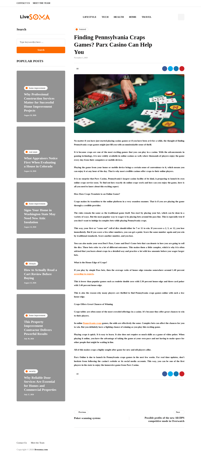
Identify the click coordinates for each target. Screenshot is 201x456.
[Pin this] (181, 68)
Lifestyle (89, 17)
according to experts (84, 274)
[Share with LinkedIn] (176, 68)
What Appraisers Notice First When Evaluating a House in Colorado (41, 162)
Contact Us (23, 3)
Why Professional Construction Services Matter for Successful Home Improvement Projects (39, 102)
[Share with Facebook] (164, 68)
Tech (105, 17)
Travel (147, 17)
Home (132, 17)
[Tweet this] (170, 68)
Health (119, 17)
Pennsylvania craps (92, 323)
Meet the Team (41, 3)
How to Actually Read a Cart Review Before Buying (40, 274)
